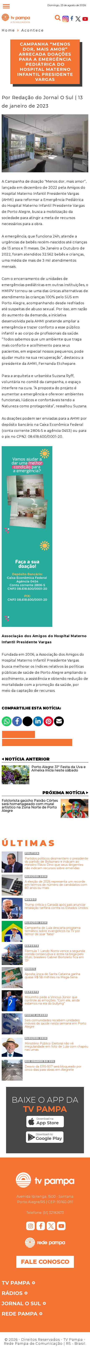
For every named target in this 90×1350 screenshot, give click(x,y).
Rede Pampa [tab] (19, 1314)
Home (8, 30)
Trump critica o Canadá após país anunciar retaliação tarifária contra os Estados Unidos (56, 906)
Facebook (71, 18)
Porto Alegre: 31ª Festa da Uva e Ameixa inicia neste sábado (58, 768)
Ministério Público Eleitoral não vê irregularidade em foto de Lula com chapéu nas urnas (56, 1047)
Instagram (65, 19)
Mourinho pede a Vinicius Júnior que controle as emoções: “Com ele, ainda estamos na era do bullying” (52, 1000)
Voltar (20, 734)
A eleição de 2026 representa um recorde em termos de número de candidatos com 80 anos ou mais (56, 885)
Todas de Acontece (37, 742)
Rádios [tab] (12, 1293)
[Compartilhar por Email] (59, 721)
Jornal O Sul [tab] (21, 1303)
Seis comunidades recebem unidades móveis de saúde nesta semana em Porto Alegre (55, 1023)
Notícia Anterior (27, 759)
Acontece (32, 30)
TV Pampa (16, 23)
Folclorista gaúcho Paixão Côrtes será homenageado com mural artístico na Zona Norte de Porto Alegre (30, 806)
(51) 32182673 (53, 1213)
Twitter (78, 19)
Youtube (85, 19)
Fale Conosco (45, 1261)
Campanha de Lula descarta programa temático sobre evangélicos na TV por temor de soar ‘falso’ (53, 931)
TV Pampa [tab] (16, 1283)
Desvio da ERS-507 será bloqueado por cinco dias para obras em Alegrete (53, 1068)
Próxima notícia (63, 792)
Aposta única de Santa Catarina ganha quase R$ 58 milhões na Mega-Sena (52, 976)
